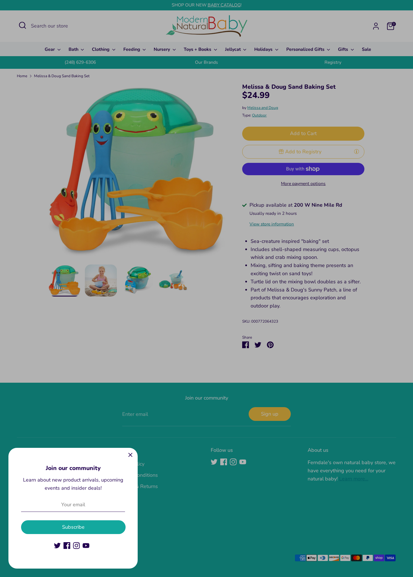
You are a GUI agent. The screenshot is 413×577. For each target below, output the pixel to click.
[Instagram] (76, 545)
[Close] (130, 455)
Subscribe (73, 527)
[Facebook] (66, 545)
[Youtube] (86, 545)
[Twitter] (57, 545)
